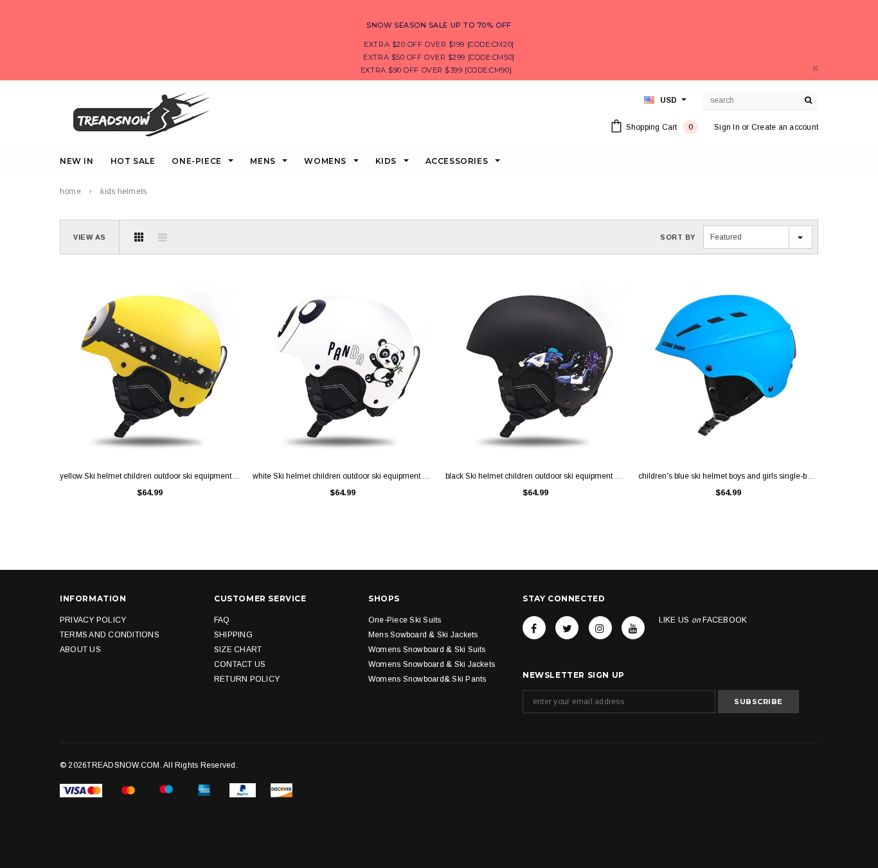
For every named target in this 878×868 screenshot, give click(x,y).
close (815, 68)
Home (70, 191)
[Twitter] (566, 627)
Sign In (727, 127)
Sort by (677, 237)
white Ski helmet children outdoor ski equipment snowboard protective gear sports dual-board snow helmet (343, 476)
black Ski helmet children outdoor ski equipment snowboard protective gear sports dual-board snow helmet (535, 476)
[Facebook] (534, 627)
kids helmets (123, 191)
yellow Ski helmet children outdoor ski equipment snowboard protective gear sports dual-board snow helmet (150, 476)
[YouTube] (633, 627)
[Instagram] (600, 627)
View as (89, 237)
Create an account (784, 127)
